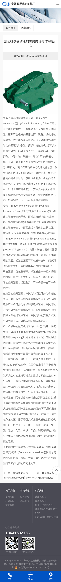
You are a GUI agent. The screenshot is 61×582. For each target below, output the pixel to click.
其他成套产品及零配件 (46, 509)
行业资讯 (25, 27)
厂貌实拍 (9, 500)
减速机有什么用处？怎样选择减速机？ (44, 478)
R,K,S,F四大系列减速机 (46, 517)
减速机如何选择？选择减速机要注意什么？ (17, 478)
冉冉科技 (33, 564)
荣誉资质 (9, 505)
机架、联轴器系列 (44, 505)
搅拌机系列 (40, 500)
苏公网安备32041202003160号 (33, 567)
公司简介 (9, 496)
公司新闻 (10, 27)
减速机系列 (40, 496)
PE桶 (37, 513)
